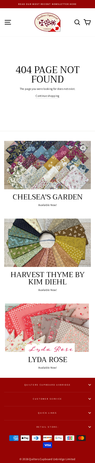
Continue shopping (47, 96)
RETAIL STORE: (48, 426)
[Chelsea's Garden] (47, 165)
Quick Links (47, 412)
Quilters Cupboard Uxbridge (47, 384)
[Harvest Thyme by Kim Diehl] (47, 243)
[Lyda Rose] (47, 328)
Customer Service (47, 398)
